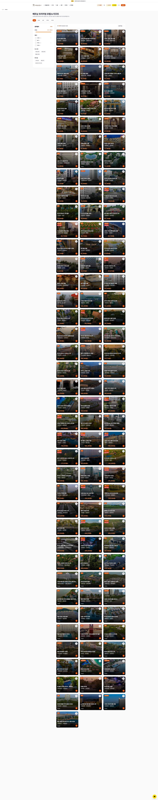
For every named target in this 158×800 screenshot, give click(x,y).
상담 (115, 5)
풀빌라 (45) (37, 54)
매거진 (66, 5)
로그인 (119, 5)
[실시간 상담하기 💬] (155, 797)
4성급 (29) (43, 51)
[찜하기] (76, 31)
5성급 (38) (37, 51)
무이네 (52, 20)
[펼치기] (51, 38)
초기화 (51, 26)
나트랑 (39, 20)
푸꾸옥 (47, 20)
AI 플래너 (100, 5)
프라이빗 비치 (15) (38, 63)
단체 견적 (109, 5)
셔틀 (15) (42, 60)
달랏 (43, 20)
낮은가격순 (120, 25)
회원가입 (123, 5)
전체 (34, 20)
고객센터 (71, 5)
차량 (61, 5)
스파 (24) (37, 60)
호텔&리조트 (47, 5)
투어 (53, 5)
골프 (57, 5)
